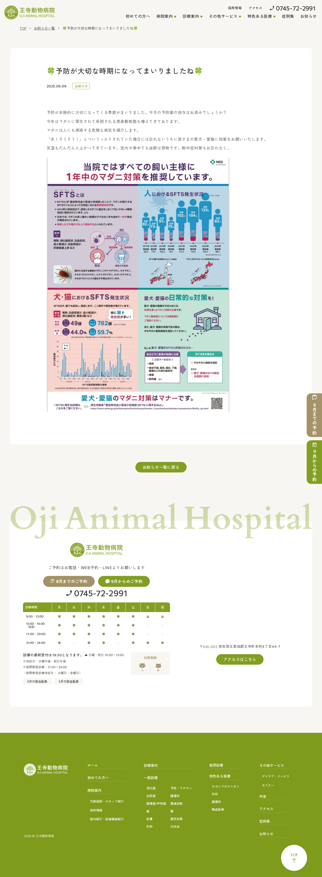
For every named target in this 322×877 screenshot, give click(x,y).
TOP (23, 28)
